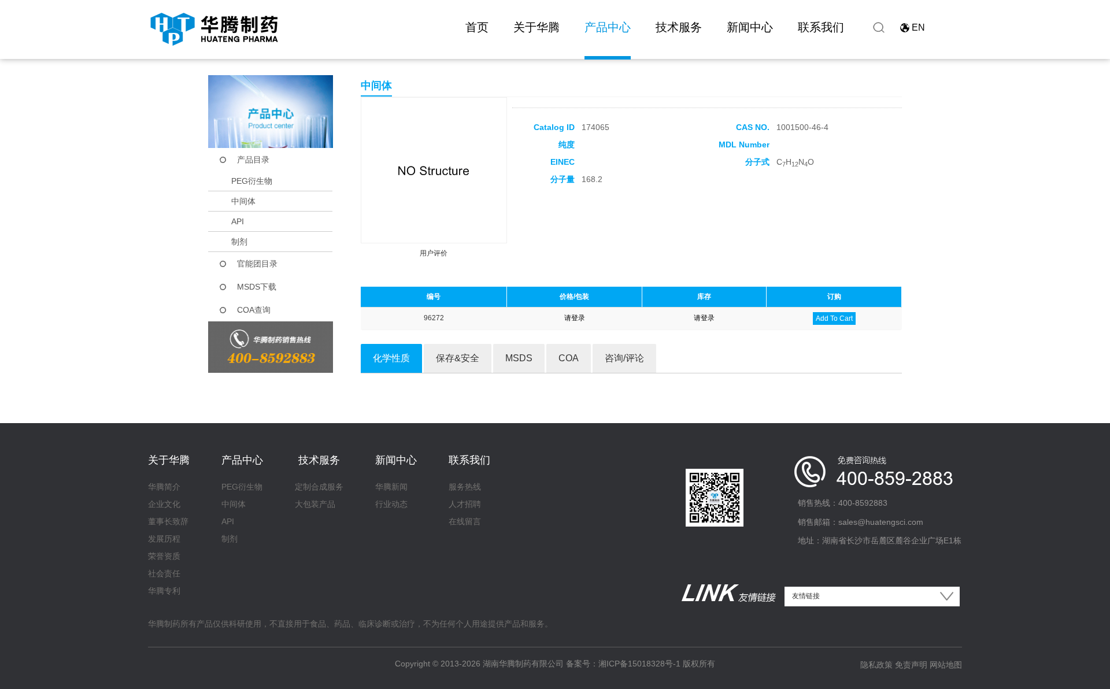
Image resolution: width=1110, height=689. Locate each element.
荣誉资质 (164, 556)
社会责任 (164, 573)
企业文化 (164, 504)
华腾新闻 (391, 486)
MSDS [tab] (518, 358)
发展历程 (164, 538)
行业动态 (391, 504)
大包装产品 (315, 504)
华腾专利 (164, 590)
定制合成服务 (319, 486)
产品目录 (253, 159)
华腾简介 (164, 486)
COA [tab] (568, 358)
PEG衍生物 (251, 181)
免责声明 (911, 664)
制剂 (239, 241)
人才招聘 (465, 504)
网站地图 (946, 664)
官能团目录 (257, 263)
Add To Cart (834, 318)
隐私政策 (876, 664)
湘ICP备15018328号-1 (639, 663)
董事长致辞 (168, 521)
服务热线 (465, 486)
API (237, 221)
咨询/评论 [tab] (624, 358)
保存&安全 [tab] (457, 358)
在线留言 (465, 521)
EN (918, 27)
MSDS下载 (256, 286)
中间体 (243, 201)
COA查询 (254, 309)
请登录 (574, 318)
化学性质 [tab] (391, 358)
